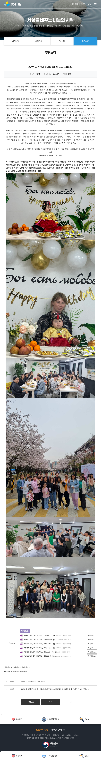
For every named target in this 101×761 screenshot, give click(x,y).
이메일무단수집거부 (58, 730)
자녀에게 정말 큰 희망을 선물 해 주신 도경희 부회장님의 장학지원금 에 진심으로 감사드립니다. (55, 689)
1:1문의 (62, 41)
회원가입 (75, 4)
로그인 (83, 4)
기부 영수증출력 (53, 756)
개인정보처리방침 (41, 730)
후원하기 (19, 756)
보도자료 (38, 41)
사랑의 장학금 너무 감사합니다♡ (33, 681)
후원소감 (85, 41)
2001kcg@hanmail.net (69, 735)
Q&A (87, 756)
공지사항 (15, 41)
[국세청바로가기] (50, 744)
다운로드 (90, 635)
